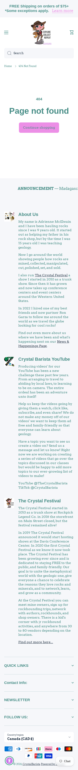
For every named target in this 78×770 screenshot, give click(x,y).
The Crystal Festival (51, 275)
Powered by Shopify (53, 764)
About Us (28, 214)
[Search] (7, 53)
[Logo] (39, 32)
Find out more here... (35, 642)
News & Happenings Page (43, 344)
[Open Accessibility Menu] (9, 760)
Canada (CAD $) (20, 739)
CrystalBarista (31, 764)
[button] (72, 32)
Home (8, 66)
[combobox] (39, 53)
